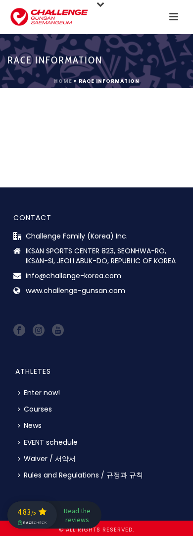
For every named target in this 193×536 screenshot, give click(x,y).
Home (63, 81)
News (33, 425)
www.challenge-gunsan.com (75, 290)
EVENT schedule (51, 442)
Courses (38, 409)
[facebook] (19, 330)
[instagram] (39, 330)
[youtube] (58, 330)
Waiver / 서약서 (50, 459)
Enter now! (42, 393)
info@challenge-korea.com (73, 275)
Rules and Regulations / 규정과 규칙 (83, 475)
